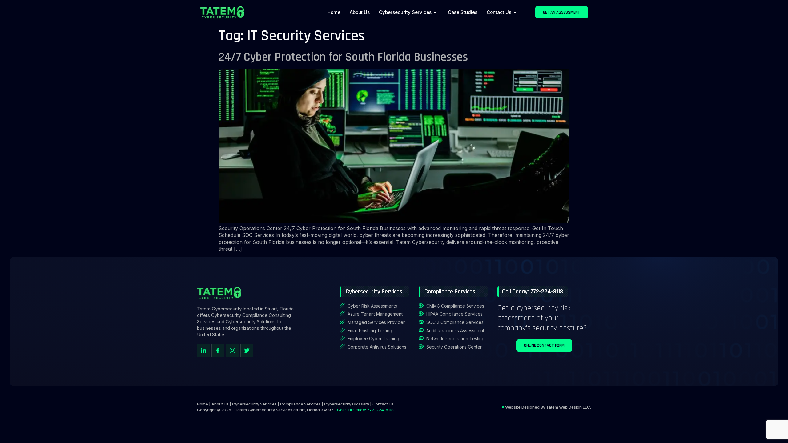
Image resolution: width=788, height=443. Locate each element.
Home (333, 12)
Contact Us (499, 12)
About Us (360, 12)
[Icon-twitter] (246, 350)
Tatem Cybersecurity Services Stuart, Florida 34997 (284, 409)
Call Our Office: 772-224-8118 (365, 409)
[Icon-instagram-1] (232, 350)
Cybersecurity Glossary (346, 403)
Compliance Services (300, 403)
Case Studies (462, 12)
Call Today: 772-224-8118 (532, 292)
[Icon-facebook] (217, 350)
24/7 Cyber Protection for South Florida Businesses (343, 57)
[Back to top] (777, 410)
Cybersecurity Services (405, 12)
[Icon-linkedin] (203, 350)
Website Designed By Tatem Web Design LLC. (546, 407)
